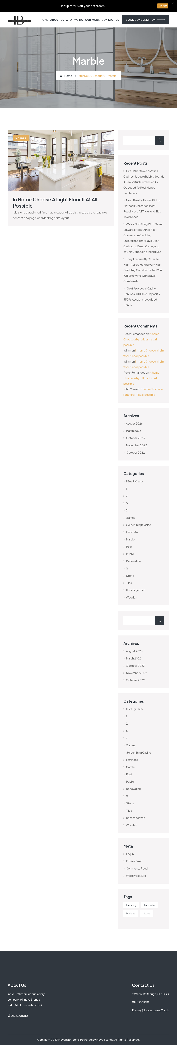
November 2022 (136, 445)
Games (130, 517)
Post (129, 546)
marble (20, 138)
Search (159, 140)
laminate (132, 532)
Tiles (129, 583)
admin (127, 350)
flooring (131, 905)
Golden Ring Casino (138, 525)
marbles (130, 913)
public (130, 554)
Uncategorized (135, 590)
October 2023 (135, 438)
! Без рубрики (134, 481)
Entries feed (134, 861)
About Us (57, 19)
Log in (130, 854)
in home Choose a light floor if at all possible (141, 339)
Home (44, 19)
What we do (74, 19)
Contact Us (110, 19)
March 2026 (133, 431)
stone (130, 575)
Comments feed (137, 868)
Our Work (92, 19)
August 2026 (134, 423)
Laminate (149, 905)
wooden (131, 597)
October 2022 (135, 452)
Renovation (133, 561)
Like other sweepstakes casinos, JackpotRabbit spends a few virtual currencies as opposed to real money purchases (143, 182)
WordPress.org (136, 875)
